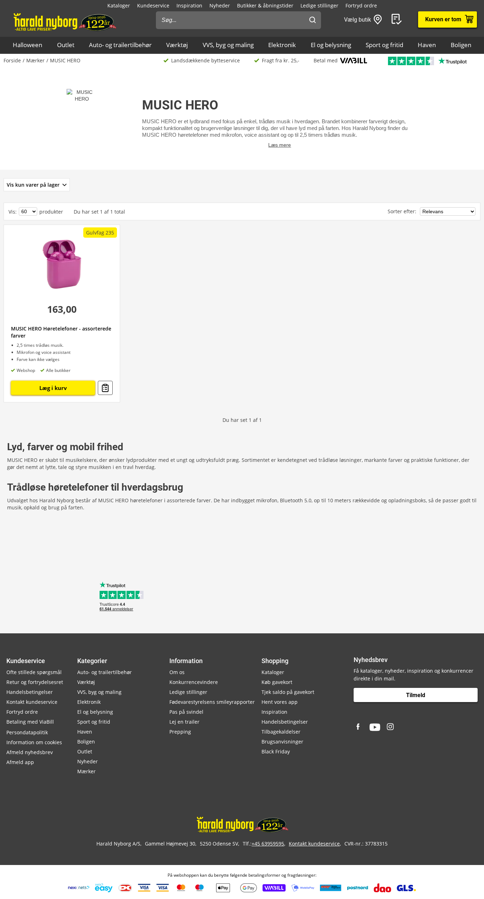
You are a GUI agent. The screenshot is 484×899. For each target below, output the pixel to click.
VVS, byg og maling (228, 45)
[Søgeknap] (312, 20)
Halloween (27, 45)
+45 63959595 (268, 843)
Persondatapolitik (27, 732)
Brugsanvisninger (282, 741)
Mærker (35, 60)
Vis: (13, 211)
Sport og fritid (384, 45)
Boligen (461, 45)
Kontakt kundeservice (31, 702)
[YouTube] (375, 727)
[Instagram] (390, 727)
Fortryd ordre (361, 5)
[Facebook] (359, 727)
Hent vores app (279, 702)
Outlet (65, 45)
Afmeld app (20, 762)
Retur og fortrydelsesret (34, 682)
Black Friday (275, 751)
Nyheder (219, 5)
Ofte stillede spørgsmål (34, 672)
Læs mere (279, 145)
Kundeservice (153, 5)
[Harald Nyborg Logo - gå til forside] (64, 22)
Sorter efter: (403, 211)
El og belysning (331, 45)
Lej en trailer (184, 721)
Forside (12, 60)
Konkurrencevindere (193, 682)
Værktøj (177, 45)
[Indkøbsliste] (397, 19)
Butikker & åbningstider (265, 5)
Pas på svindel (186, 711)
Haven (427, 45)
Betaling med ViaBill (30, 721)
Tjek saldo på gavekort (287, 692)
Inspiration (189, 5)
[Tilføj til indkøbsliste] (105, 388)
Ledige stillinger (319, 5)
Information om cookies (34, 742)
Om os (177, 672)
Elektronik (282, 45)
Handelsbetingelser (29, 692)
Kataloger (118, 5)
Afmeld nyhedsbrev (29, 752)
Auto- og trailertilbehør (120, 45)
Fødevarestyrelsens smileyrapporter (212, 702)
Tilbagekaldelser (280, 731)
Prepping (180, 731)
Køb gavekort (276, 682)
